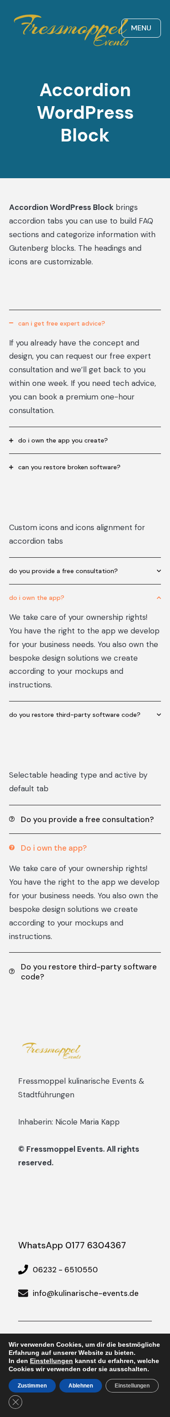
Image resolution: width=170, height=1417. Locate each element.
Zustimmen (32, 1386)
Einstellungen (51, 1360)
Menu (141, 28)
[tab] (85, 323)
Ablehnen (80, 1386)
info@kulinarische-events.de (86, 1293)
